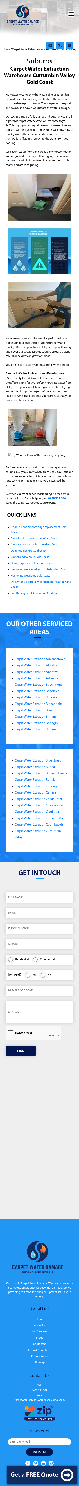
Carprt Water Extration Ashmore (36, 678)
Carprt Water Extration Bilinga (35, 710)
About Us (39, 1325)
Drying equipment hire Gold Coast (32, 563)
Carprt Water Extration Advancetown (40, 659)
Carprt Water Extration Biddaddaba (39, 704)
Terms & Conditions (39, 1350)
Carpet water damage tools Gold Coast (34, 538)
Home (6, 49)
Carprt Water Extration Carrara (35, 792)
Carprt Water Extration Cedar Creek (38, 799)
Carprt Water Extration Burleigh (36, 780)
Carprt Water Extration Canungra (37, 786)
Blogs (39, 1337)
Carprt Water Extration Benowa (36, 697)
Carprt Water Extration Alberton (36, 665)
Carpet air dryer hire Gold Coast (30, 557)
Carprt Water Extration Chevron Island (41, 805)
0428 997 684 (57, 498)
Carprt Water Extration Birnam (35, 717)
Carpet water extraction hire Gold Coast (34, 544)
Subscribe (39, 1452)
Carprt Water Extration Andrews (36, 672)
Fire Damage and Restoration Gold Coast (35, 593)
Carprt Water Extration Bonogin (36, 723)
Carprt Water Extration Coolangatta (39, 818)
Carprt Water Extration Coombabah (39, 824)
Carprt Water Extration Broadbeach (39, 760)
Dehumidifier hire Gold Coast (28, 550)
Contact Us (39, 1344)
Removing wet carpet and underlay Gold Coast (39, 569)
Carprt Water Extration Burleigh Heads (41, 773)
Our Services (39, 1331)
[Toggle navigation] (71, 14)
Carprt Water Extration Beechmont (38, 685)
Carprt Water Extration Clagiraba (37, 812)
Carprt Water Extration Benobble (37, 691)
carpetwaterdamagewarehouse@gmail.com (39, 1400)
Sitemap (40, 1362)
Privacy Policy (39, 1356)
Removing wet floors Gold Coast (30, 575)
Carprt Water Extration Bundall (35, 767)
